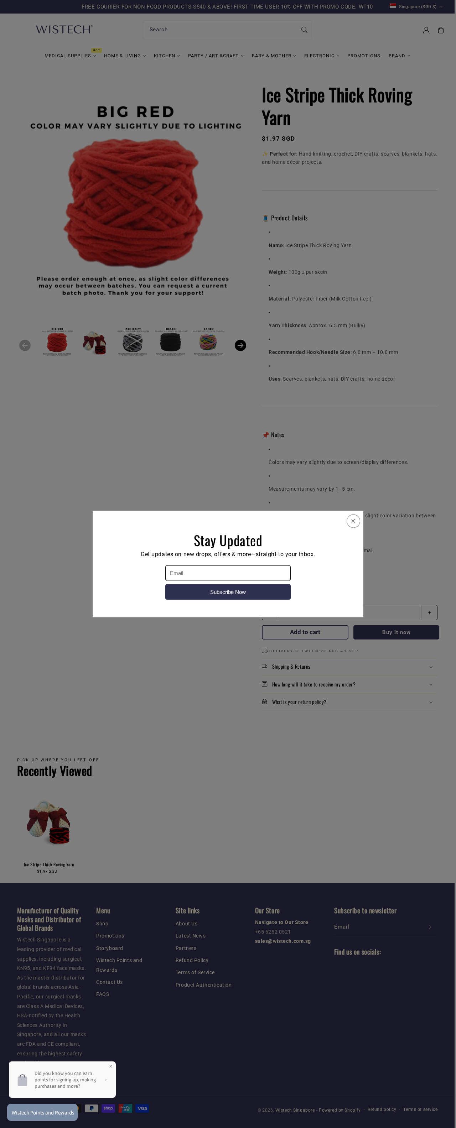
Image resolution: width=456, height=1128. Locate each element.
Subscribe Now (228, 592)
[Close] (353, 521)
